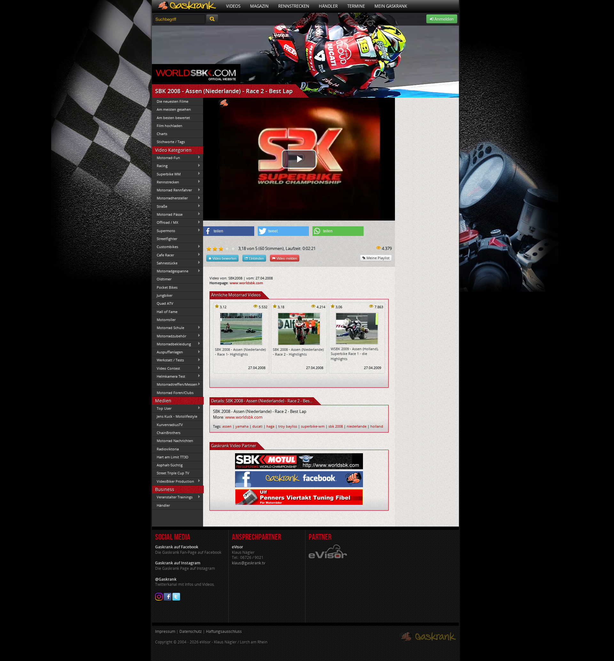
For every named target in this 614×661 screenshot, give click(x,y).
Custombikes (165, 246)
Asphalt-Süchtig (170, 465)
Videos (233, 6)
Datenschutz (190, 631)
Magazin (259, 6)
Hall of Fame (167, 311)
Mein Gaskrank (390, 6)
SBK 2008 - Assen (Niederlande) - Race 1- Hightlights (240, 352)
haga (270, 426)
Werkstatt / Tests (168, 360)
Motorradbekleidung (171, 343)
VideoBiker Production (173, 481)
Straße (159, 206)
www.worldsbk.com (246, 282)
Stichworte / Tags (171, 141)
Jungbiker (164, 295)
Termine (356, 6)
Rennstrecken (293, 6)
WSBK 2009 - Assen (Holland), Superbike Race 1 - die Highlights (355, 353)
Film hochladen (169, 125)
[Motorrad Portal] (186, 6)
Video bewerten (223, 258)
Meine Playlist (378, 257)
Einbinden (256, 258)
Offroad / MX (165, 222)
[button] (228, 231)
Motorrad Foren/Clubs (175, 392)
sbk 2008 (335, 426)
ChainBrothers (168, 432)
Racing (160, 165)
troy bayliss (287, 426)
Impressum (165, 631)
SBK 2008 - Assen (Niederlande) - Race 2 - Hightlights (298, 352)
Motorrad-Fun (166, 157)
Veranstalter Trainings (172, 497)
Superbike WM (166, 173)
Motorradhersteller (170, 198)
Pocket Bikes (167, 287)
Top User (161, 408)
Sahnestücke (164, 262)
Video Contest (166, 368)
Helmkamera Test (168, 376)
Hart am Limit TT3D (172, 457)
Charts (162, 133)
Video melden (286, 258)
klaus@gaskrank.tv (248, 563)
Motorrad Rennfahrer (172, 190)
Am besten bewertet (173, 117)
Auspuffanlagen (167, 352)
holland (376, 426)
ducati (257, 426)
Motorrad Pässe (167, 214)
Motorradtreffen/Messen (174, 384)
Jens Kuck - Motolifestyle (177, 416)
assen (227, 426)
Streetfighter (167, 238)
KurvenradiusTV (170, 424)
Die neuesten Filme (172, 101)
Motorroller (166, 319)
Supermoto (163, 230)
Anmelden (443, 19)
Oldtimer (164, 279)
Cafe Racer (163, 254)
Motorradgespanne (170, 271)
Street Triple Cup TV (173, 473)
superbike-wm (313, 426)
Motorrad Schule (168, 327)
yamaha (241, 426)
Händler (328, 6)
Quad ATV (165, 303)
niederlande (356, 426)
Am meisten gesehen (174, 109)
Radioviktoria (168, 449)
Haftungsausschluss (224, 631)
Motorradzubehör (169, 335)
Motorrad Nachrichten (175, 440)
